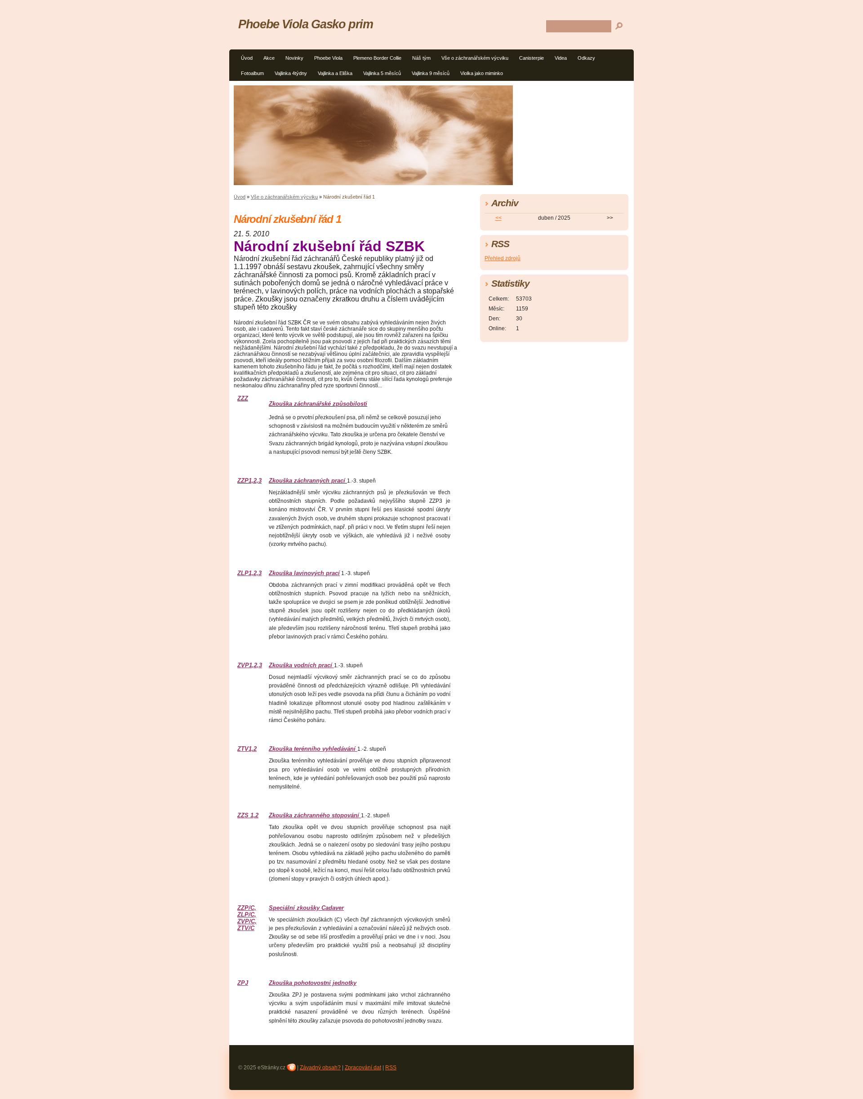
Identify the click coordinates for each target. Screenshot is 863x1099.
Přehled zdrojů (502, 258)
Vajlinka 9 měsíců (430, 73)
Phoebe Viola (328, 58)
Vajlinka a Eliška (335, 73)
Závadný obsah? (320, 1067)
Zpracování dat (363, 1067)
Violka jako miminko (481, 73)
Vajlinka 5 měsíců (382, 73)
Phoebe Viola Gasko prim (305, 24)
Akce (269, 58)
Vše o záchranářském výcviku (474, 58)
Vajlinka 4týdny (291, 73)
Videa (561, 58)
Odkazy (586, 58)
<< (498, 218)
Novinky (294, 58)
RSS (390, 1067)
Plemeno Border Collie (377, 58)
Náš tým (421, 58)
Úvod (247, 58)
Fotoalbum (252, 73)
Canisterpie (531, 58)
